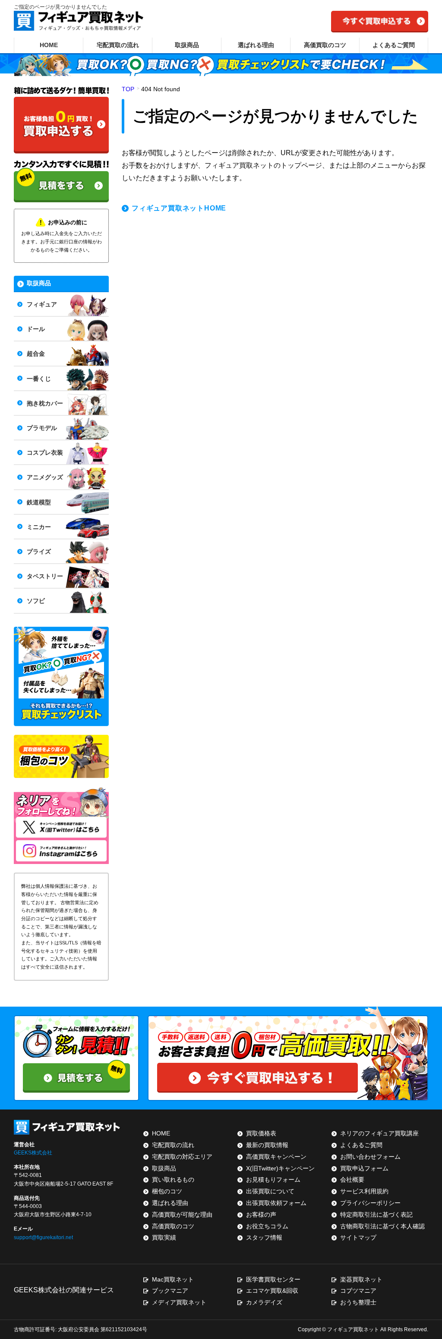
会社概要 (352, 1179)
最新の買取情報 (267, 1144)
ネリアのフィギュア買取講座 (379, 1133)
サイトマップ (358, 1237)
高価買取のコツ (325, 44)
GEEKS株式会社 (33, 1153)
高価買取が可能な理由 (182, 1214)
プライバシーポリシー (370, 1202)
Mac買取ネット (173, 1279)
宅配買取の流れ (118, 44)
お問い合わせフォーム (370, 1156)
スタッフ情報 (264, 1237)
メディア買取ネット (179, 1302)
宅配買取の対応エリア (182, 1156)
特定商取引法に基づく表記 (376, 1214)
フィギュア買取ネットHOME (179, 208)
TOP (128, 89)
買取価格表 (261, 1133)
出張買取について (270, 1191)
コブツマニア (358, 1290)
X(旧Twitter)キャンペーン (280, 1168)
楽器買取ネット (361, 1279)
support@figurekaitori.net (43, 1237)
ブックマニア (170, 1290)
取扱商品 (187, 44)
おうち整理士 (358, 1302)
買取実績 (164, 1237)
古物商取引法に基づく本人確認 (382, 1226)
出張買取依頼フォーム (276, 1202)
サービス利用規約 (364, 1191)
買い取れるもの (173, 1179)
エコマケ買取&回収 (272, 1290)
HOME (49, 44)
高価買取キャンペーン (276, 1156)
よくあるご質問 (394, 44)
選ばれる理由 (256, 44)
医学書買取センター (273, 1279)
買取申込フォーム (364, 1168)
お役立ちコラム (267, 1226)
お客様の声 (261, 1214)
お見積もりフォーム (273, 1179)
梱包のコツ (167, 1191)
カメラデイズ (264, 1302)
